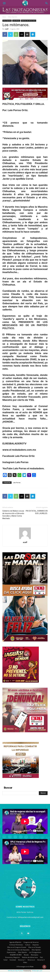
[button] (4, 3)
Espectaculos (11, 952)
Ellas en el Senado (34, 947)
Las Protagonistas (35, 952)
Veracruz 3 (41, 960)
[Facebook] (4, 34)
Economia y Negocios (12, 957)
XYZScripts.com (37, 971)
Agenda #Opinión (15, 942)
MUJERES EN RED (16, 955)
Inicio (4, 17)
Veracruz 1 (21, 960)
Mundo (26, 955)
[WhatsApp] (16, 34)
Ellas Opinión (22, 952)
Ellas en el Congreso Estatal (16, 947)
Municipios (34, 955)
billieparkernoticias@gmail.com (30, 917)
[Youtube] (28, 933)
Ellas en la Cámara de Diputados (18, 950)
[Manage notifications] (44, 967)
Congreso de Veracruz (31, 942)
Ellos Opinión (12, 17)
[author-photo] (25, 539)
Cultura (27, 945)
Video (25, 962)
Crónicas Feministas (16, 945)
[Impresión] (27, 34)
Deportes (36, 945)
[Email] (21, 34)
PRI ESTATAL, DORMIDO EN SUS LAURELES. (37, 512)
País (41, 957)
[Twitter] (10, 34)
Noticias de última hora (28, 20)
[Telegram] (32, 34)
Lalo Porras (16, 20)
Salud (5, 960)
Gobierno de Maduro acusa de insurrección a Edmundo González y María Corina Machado (13, 514)
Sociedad (13, 960)
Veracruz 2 (31, 960)
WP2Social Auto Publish (15, 971)
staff (6, 29)
